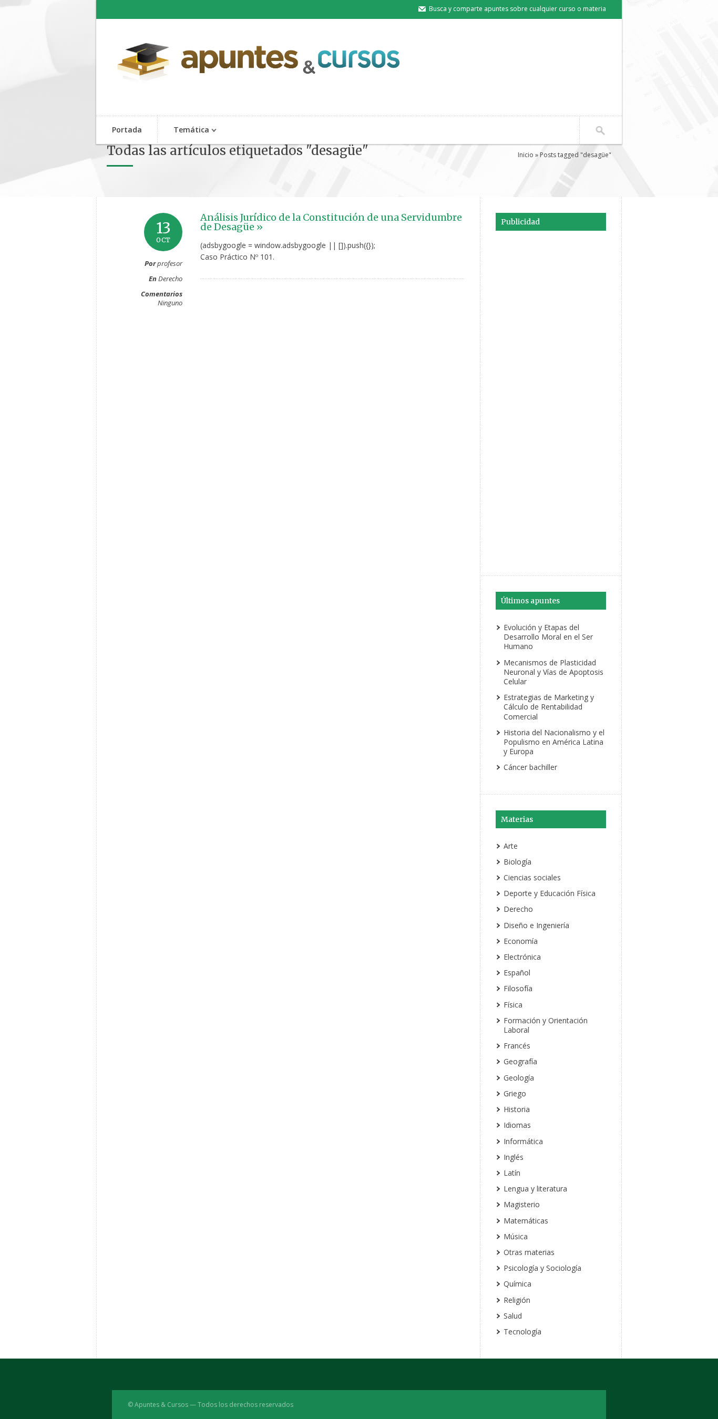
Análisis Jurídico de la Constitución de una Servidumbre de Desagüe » (331, 222)
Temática (183, 131)
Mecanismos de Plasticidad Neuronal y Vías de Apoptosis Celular (553, 671)
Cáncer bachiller (530, 767)
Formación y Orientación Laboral (546, 1025)
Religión (517, 1300)
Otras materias (529, 1252)
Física (513, 1005)
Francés (517, 1046)
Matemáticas (526, 1221)
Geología (519, 1078)
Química (517, 1284)
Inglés (514, 1157)
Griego (515, 1093)
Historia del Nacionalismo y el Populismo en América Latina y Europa (554, 741)
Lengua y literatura (535, 1189)
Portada (127, 130)
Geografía (520, 1061)
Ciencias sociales (532, 877)
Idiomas (517, 1125)
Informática (523, 1141)
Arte (511, 846)
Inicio (526, 154)
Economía (521, 941)
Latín (512, 1173)
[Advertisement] (551, 401)
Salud (513, 1316)
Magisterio (522, 1204)
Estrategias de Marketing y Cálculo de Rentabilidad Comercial (549, 706)
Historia (517, 1109)
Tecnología (522, 1331)
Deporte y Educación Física (550, 893)
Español (517, 973)
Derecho (170, 278)
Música (516, 1236)
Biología (517, 862)
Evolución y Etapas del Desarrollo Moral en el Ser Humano (548, 636)
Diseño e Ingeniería (536, 925)
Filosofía (518, 988)
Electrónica (522, 957)
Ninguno (170, 302)
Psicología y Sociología (542, 1268)
